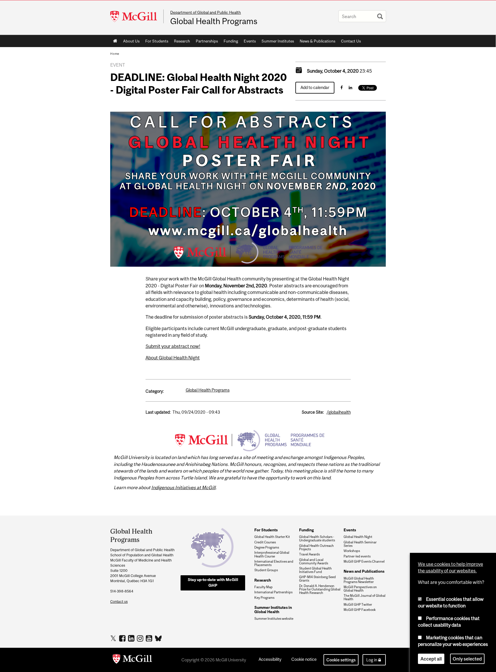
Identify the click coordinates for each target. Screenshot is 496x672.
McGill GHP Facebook (360, 609)
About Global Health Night (173, 357)
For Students (156, 41)
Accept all (431, 658)
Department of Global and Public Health (205, 12)
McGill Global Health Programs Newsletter (359, 580)
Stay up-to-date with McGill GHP (213, 582)
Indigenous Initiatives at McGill (183, 487)
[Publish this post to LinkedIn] (350, 87)
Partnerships (207, 41)
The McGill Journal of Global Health (364, 597)
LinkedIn (132, 638)
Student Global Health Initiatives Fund (315, 570)
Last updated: (158, 412)
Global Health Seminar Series (360, 544)
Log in (371, 659)
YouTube (150, 638)
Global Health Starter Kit (272, 537)
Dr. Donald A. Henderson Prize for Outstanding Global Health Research (319, 589)
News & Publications (317, 41)
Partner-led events (357, 556)
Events (250, 41)
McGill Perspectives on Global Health (360, 588)
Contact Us (351, 41)
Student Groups (266, 570)
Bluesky (158, 637)
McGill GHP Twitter (358, 604)
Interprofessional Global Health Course (271, 554)
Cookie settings (341, 659)
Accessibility (270, 659)
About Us (131, 41)
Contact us (119, 601)
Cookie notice (304, 659)
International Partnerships (273, 592)
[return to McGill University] (132, 660)
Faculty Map (263, 587)
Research (182, 41)
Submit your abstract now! (173, 346)
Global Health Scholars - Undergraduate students (317, 538)
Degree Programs (266, 547)
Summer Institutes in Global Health (273, 609)
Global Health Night (358, 537)
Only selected (467, 658)
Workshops (352, 551)
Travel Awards (309, 554)
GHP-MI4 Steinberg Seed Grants (317, 578)
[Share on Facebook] (341, 87)
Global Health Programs (213, 21)
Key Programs (264, 597)
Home (115, 41)
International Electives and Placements (273, 563)
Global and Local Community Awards (313, 561)
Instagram (141, 638)
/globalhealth (339, 412)
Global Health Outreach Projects (316, 547)
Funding (231, 41)
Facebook (123, 638)
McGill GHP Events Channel (364, 561)
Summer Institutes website (273, 618)
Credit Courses (265, 542)
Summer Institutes (277, 41)
